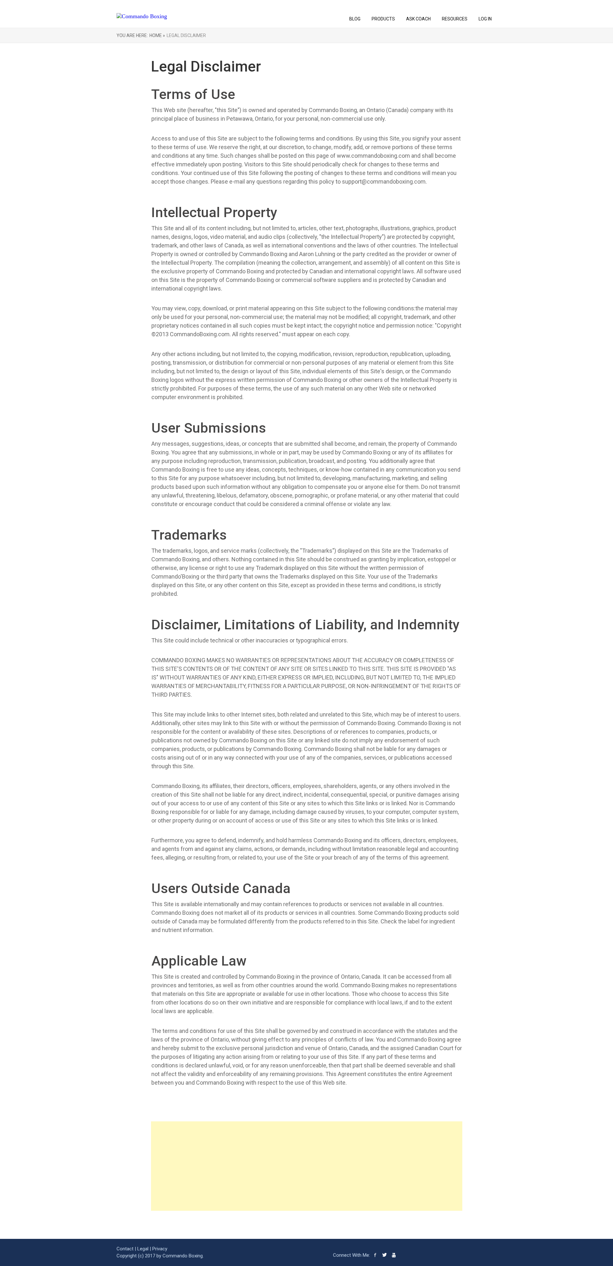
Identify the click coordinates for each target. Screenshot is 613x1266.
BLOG (354, 18)
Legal (142, 1249)
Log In (485, 18)
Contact (125, 1249)
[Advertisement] (306, 1166)
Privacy (159, 1249)
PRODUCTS (383, 18)
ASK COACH (418, 18)
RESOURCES (454, 18)
